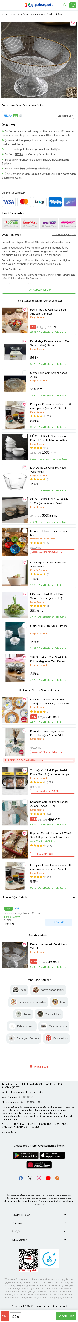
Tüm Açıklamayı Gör (39, 289)
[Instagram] (39, 1178)
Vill (17, 908)
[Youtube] (48, 1178)
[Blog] (57, 1178)
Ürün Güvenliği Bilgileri (64, 234)
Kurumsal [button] (17, 1223)
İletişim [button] (16, 1231)
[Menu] (4, 5)
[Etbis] (28, 1260)
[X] (30, 1178)
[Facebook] (20, 1178)
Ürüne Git (59, 922)
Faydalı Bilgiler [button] (21, 1215)
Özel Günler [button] (19, 1240)
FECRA (8, 115)
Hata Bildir (41, 1067)
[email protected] (35, 1092)
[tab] (39, 1215)
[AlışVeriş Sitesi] (72, 5)
